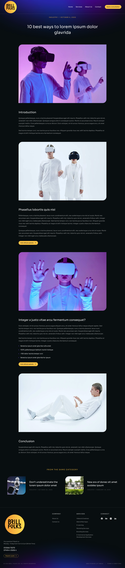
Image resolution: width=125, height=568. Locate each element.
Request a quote (10, 555)
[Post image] (16, 485)
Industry (53, 17)
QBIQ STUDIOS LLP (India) (94, 563)
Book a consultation (113, 7)
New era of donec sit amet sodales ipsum (102, 484)
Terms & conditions (114, 563)
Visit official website (27, 243)
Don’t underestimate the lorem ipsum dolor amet (43, 484)
